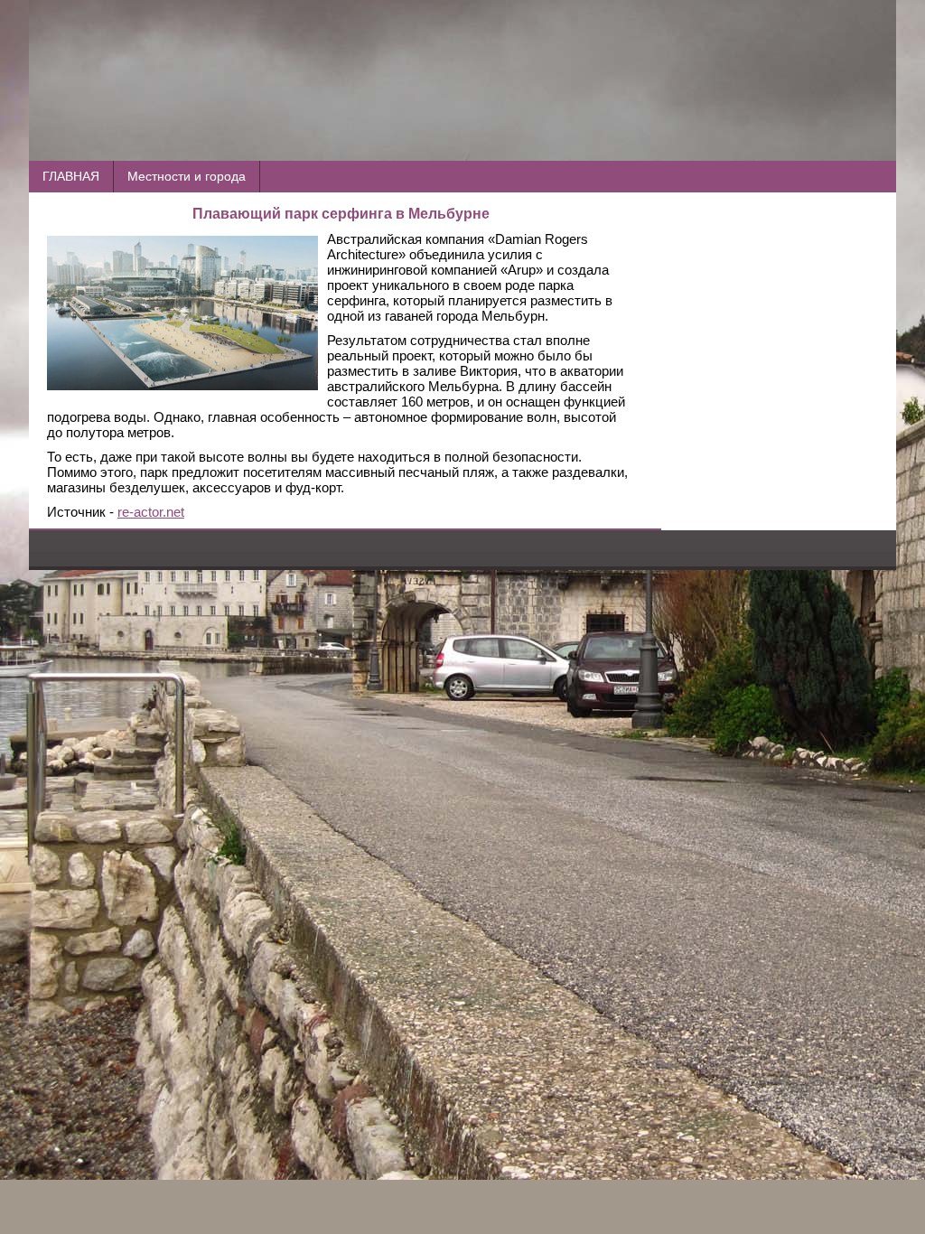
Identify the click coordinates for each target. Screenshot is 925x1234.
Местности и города (186, 176)
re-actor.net (150, 511)
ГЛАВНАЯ (70, 176)
